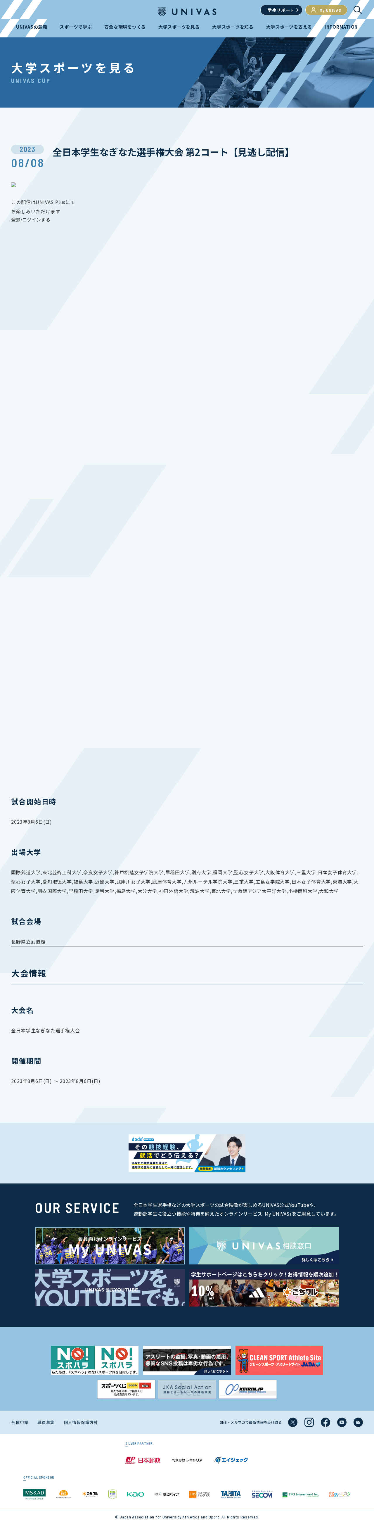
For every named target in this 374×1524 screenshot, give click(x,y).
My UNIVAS (331, 10)
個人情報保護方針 (81, 1422)
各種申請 (19, 1422)
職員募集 (46, 1422)
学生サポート (281, 10)
